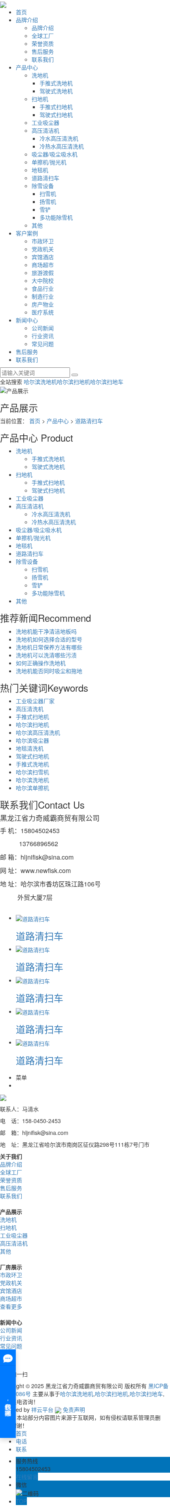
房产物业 (43, 304)
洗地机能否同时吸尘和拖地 (49, 671)
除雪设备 (43, 186)
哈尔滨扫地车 (106, 382)
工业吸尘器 (45, 122)
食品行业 (43, 288)
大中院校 (43, 280)
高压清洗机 (29, 709)
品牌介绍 (27, 20)
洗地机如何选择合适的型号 (49, 639)
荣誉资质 (43, 43)
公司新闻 (43, 328)
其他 (37, 225)
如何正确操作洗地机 (41, 663)
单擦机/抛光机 (49, 162)
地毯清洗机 (29, 748)
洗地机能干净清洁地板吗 (46, 631)
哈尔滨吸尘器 (32, 740)
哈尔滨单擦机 (32, 788)
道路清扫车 (45, 178)
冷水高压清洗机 (59, 138)
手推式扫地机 (56, 107)
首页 (21, 12)
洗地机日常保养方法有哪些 (49, 647)
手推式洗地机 (56, 83)
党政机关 (43, 249)
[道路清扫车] (33, 918)
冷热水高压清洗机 (62, 146)
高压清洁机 (45, 130)
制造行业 (43, 296)
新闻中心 (27, 320)
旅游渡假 (43, 273)
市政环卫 (43, 241)
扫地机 (40, 99)
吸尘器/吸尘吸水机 (54, 154)
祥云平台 (42, 1409)
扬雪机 (48, 201)
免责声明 (74, 1409)
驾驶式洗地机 (56, 91)
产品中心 (27, 67)
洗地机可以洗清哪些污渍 (46, 655)
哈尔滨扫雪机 (32, 772)
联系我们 (43, 59)
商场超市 (43, 265)
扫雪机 (48, 194)
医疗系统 (43, 312)
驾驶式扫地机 (56, 115)
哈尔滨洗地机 (40, 382)
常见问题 (43, 344)
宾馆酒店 (43, 257)
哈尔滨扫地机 (73, 382)
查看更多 (11, 1306)
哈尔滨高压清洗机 (38, 732)
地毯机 (40, 170)
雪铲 (45, 209)
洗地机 (40, 75)
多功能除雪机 (56, 217)
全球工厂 (43, 36)
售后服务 (43, 51)
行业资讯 (43, 336)
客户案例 (27, 233)
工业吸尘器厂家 (35, 701)
